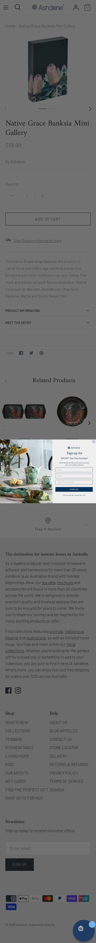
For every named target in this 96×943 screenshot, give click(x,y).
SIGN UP (74, 489)
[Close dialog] (94, 442)
